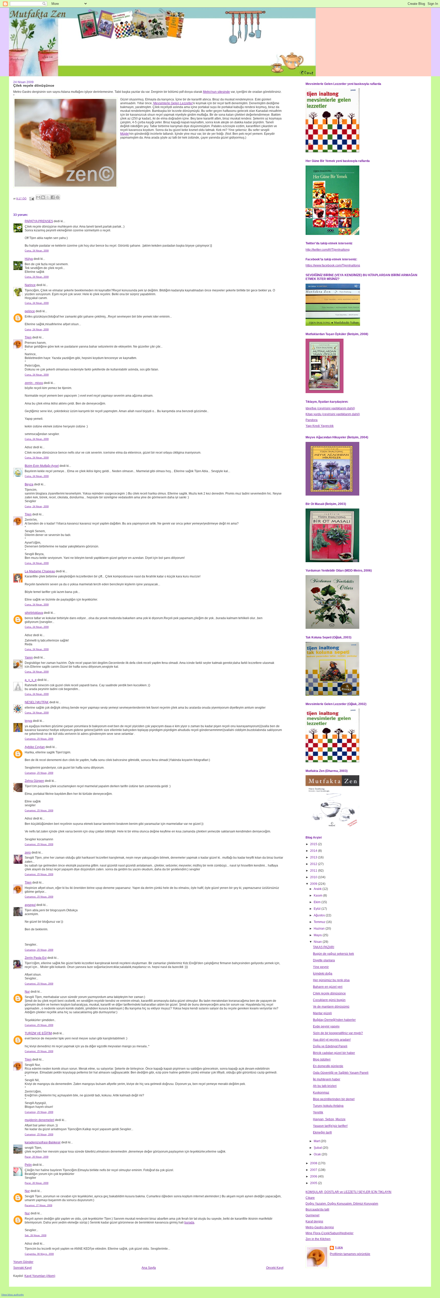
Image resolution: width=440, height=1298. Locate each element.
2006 (314, 1176)
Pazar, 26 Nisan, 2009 (36, 1157)
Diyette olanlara (324, 960)
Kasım (318, 895)
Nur (27, 991)
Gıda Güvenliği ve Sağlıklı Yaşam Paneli (340, 1072)
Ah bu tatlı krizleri (325, 1085)
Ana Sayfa (149, 1267)
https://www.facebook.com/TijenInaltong (333, 265)
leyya (28, 720)
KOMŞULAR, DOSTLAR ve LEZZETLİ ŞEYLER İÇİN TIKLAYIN (348, 1191)
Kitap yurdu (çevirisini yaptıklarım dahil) (333, 414)
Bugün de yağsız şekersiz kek (333, 953)
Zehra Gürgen (34, 780)
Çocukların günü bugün (329, 1000)
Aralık (318, 888)
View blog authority (12, 1294)
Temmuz (320, 921)
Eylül (317, 908)
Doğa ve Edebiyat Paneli (330, 1046)
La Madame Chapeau (40, 571)
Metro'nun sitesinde (216, 91)
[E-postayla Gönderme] (31, 198)
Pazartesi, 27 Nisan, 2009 (38, 1205)
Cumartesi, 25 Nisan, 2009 (39, 739)
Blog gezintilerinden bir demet (333, 1099)
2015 (314, 844)
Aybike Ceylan (35, 747)
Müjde (124, 133)
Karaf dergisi (314, 1221)
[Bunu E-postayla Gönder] (38, 197)
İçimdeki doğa (322, 973)
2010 (314, 877)
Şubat (318, 1147)
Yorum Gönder (23, 1261)
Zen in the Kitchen (318, 1239)
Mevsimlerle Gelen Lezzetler (173, 103)
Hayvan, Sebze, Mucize (329, 1119)
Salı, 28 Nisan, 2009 (35, 1235)
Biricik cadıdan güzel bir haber (334, 1052)
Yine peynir (321, 966)
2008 (314, 1163)
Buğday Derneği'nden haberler (334, 1019)
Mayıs (318, 935)
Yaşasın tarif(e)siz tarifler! (330, 1125)
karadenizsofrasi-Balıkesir (43, 1142)
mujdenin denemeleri (39, 1120)
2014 (314, 850)
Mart (317, 1141)
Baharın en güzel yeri (327, 986)
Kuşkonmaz (321, 1092)
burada (189, 1222)
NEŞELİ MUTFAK (37, 702)
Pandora (312, 420)
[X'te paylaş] (47, 197)
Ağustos (320, 915)
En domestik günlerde (328, 1066)
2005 (314, 1183)
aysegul (30, 904)
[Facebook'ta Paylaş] (52, 197)
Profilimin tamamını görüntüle (350, 1254)
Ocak (318, 1154)
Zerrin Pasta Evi (36, 957)
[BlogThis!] (43, 197)
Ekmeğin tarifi (322, 1132)
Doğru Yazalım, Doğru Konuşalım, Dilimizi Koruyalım (342, 1203)
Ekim (317, 902)
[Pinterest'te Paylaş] (57, 197)
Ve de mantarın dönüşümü (331, 1006)
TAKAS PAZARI (323, 947)
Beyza (29, 484)
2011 (314, 870)
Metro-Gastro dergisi (320, 1227)
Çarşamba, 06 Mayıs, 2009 (39, 1254)
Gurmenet (312, 1215)
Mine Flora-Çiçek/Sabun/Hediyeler (329, 1233)
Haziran (319, 928)
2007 (314, 1169)
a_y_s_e (31, 679)
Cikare (310, 1197)
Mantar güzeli (322, 1013)
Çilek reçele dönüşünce (329, 993)
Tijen (28, 337)
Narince (30, 285)
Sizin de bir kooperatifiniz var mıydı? (338, 1033)
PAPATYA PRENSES (39, 221)
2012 (314, 864)
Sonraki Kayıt (22, 1267)
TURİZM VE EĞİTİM (38, 1033)
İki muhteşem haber (326, 1079)
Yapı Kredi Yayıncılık (320, 425)
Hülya (29, 258)
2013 (314, 857)
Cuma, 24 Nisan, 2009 (37, 250)
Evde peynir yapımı (326, 1026)
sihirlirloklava (34, 612)
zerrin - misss (34, 382)
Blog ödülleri (322, 1059)
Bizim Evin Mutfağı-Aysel (42, 465)
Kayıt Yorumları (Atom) (39, 1275)
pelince (30, 311)
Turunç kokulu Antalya (328, 1105)
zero (28, 852)
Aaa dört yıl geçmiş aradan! (332, 1039)
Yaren (29, 657)
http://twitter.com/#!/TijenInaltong (328, 249)
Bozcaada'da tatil (317, 1209)
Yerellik (318, 1112)
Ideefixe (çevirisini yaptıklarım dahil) (330, 408)
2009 (314, 883)
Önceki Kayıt (274, 1267)
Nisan (318, 941)
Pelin (28, 1164)
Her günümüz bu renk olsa (331, 980)
